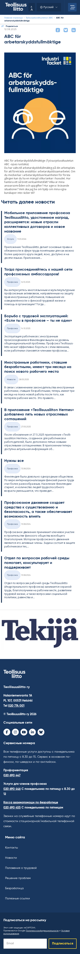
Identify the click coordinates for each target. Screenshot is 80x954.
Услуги (10, 239)
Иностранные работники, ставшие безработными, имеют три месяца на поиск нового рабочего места (37, 367)
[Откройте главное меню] (72, 7)
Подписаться (62, 943)
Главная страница (13, 18)
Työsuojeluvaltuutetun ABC (39, 18)
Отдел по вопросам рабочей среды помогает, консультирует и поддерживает (36, 562)
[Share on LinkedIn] (73, 30)
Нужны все (14, 461)
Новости (11, 857)
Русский (49, 7)
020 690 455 (12, 807)
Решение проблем (18, 878)
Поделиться (12, 26)
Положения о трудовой (21, 868)
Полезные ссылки (17, 898)
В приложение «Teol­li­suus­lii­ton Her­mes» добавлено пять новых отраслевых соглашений (39, 414)
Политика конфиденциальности (42, 931)
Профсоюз (12, 282)
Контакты (11, 847)
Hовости (11, 379)
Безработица (14, 888)
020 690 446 (12, 789)
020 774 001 (16, 705)
